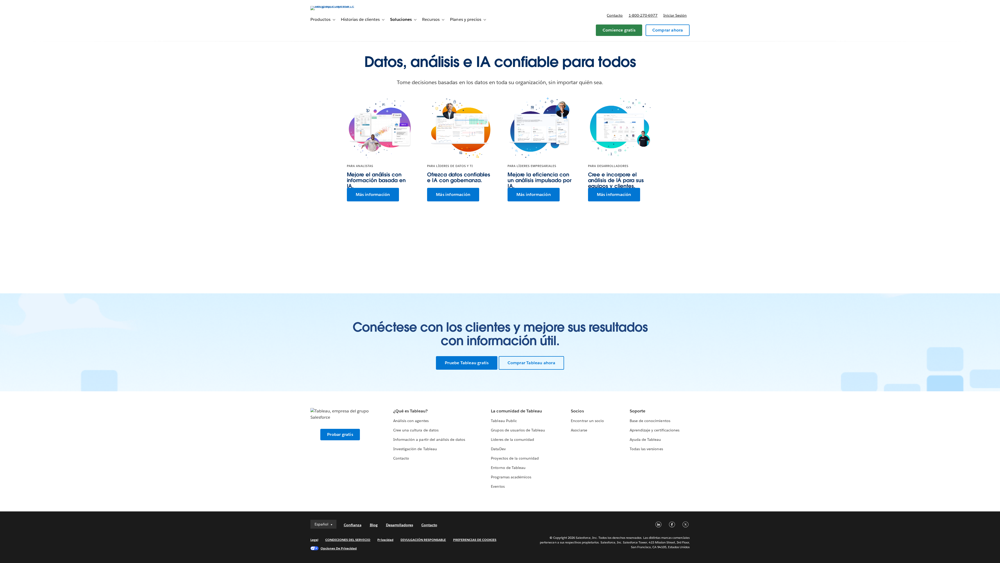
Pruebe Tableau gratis (467, 363)
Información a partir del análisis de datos (429, 439)
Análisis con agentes (410, 420)
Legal (314, 539)
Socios (577, 411)
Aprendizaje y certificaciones (654, 430)
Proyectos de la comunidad (515, 458)
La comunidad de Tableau (516, 411)
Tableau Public (504, 420)
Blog (374, 525)
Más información (373, 194)
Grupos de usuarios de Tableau (518, 430)
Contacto (615, 15)
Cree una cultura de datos (415, 430)
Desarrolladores (399, 525)
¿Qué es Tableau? (410, 411)
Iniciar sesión (675, 15)
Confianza (352, 525)
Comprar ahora (667, 30)
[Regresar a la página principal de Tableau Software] (332, 6)
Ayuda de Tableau (645, 439)
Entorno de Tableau (508, 467)
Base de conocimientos (650, 420)
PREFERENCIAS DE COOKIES (475, 539)
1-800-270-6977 (643, 15)
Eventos (497, 486)
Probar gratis (340, 434)
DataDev (498, 449)
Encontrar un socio (587, 420)
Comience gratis (619, 30)
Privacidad (385, 539)
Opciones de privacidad (339, 548)
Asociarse (579, 430)
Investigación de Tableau (415, 449)
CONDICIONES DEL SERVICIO (348, 539)
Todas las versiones (646, 449)
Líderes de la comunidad (512, 439)
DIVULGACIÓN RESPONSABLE (423, 539)
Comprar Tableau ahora (531, 363)
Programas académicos (511, 477)
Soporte (637, 411)
